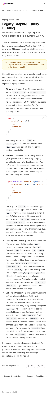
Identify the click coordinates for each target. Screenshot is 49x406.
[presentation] (26, 190)
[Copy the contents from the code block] (43, 118)
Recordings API (19, 67)
